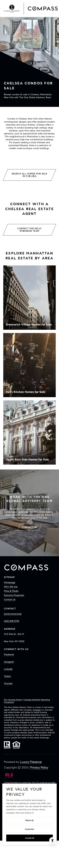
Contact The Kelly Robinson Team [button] (29, 229)
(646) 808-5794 (11, 621)
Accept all (29, 838)
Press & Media (11, 591)
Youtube (8, 683)
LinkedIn (8, 669)
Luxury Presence (31, 762)
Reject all (29, 820)
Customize (29, 829)
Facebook (9, 654)
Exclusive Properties (14, 595)
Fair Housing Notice (13, 699)
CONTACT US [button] (29, 527)
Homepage (9, 582)
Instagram (9, 661)
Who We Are (11, 586)
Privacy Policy (39, 767)
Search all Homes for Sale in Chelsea (29, 175)
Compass (37, 710)
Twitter (7, 676)
